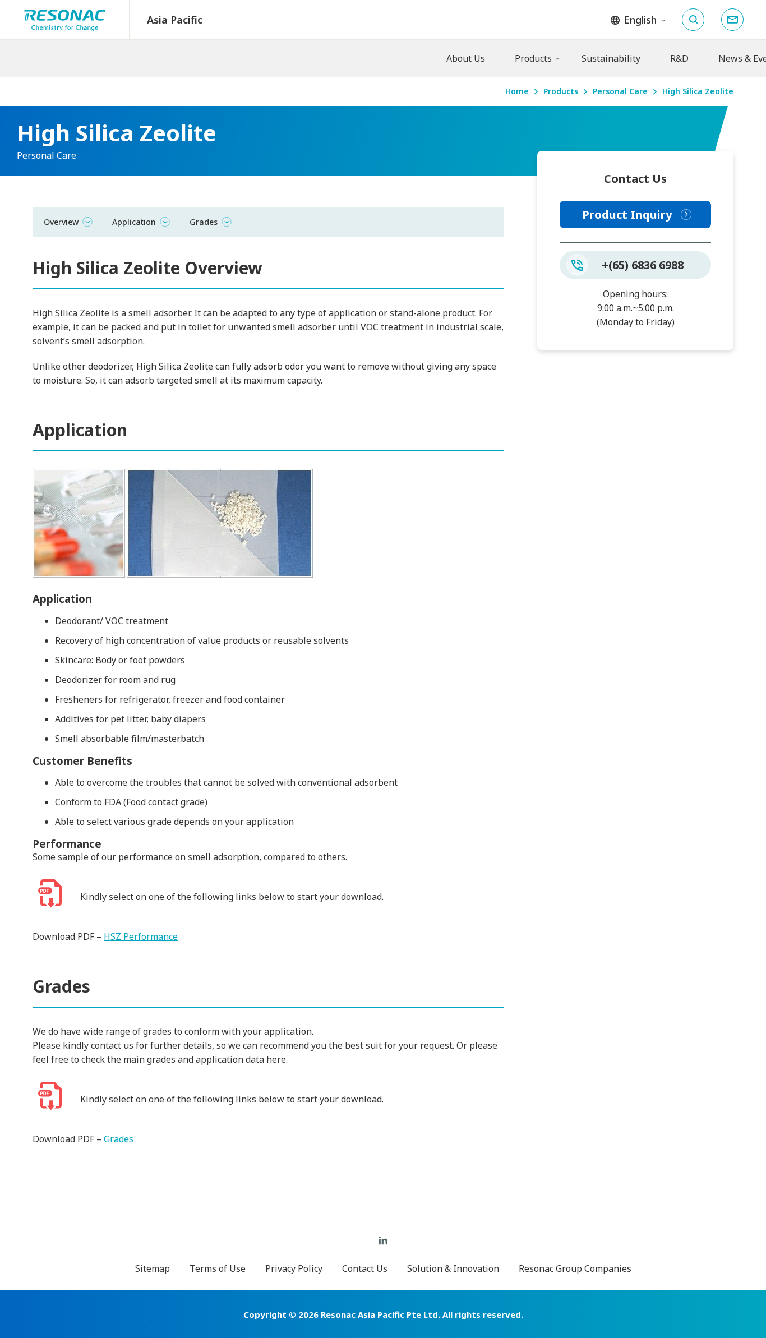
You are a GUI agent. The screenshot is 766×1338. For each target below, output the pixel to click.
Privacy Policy (293, 1268)
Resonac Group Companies (575, 1268)
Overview (61, 221)
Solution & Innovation (453, 1268)
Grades (204, 221)
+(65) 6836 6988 (643, 265)
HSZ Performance (141, 936)
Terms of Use (218, 1268)
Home (517, 91)
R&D (679, 58)
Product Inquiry (627, 214)
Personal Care (620, 91)
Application (134, 221)
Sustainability (611, 58)
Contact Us (364, 1268)
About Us (465, 58)
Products (533, 58)
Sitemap (152, 1268)
